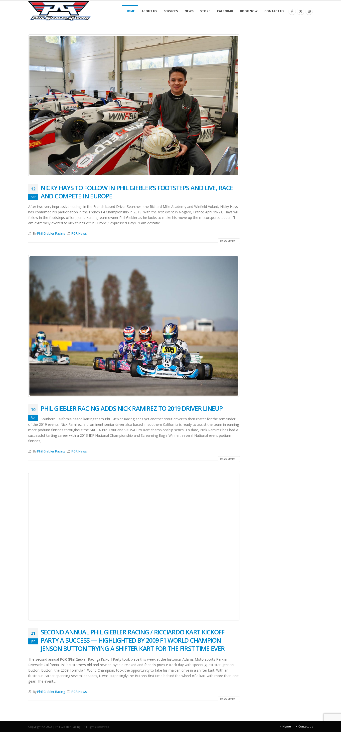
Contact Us (274, 11)
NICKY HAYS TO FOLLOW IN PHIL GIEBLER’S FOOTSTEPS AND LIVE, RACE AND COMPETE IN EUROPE (137, 191)
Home (130, 11)
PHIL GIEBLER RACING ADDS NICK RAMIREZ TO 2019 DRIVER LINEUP (132, 408)
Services (171, 11)
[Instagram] (309, 11)
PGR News (79, 233)
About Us (149, 11)
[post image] (134, 105)
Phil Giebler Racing (51, 233)
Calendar (225, 11)
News (188, 11)
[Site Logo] (59, 11)
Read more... (229, 241)
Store (205, 11)
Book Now (249, 11)
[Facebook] (292, 11)
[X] (300, 11)
